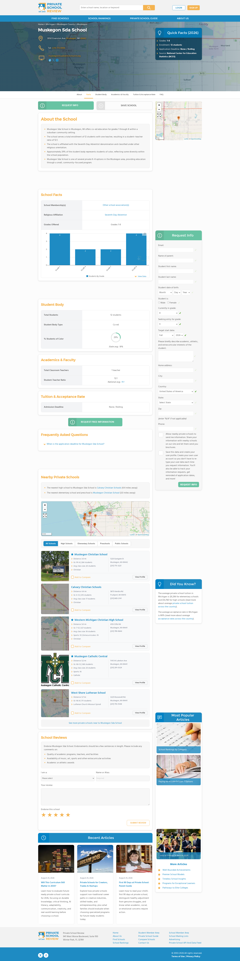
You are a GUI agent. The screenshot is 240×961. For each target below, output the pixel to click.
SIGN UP (193, 8)
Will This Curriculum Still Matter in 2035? (53, 884)
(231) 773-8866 (58, 48)
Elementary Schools (86, 544)
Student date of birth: (168, 287)
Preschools (105, 544)
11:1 (122, 382)
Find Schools (119, 939)
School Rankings (121, 943)
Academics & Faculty (120, 94)
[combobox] (109, 7)
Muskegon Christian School (106, 493)
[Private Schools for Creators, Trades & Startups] (95, 859)
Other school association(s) (116, 205)
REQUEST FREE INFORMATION (97, 422)
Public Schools (121, 544)
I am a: (44, 772)
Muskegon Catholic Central (90, 656)
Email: (161, 245)
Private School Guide (148, 936)
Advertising (174, 939)
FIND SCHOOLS (60, 18)
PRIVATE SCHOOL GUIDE (144, 18)
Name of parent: (166, 256)
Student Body (101, 94)
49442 (83, 38)
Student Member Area (148, 933)
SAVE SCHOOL (129, 106)
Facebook (46, 955)
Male (163, 302)
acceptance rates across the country (175, 619)
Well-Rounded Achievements (176, 870)
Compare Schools (146, 939)
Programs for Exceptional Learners (178, 883)
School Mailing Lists (178, 936)
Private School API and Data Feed (185, 943)
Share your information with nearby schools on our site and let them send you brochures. (182, 440)
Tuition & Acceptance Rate (144, 94)
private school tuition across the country (175, 605)
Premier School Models (173, 874)
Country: (162, 386)
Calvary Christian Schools (109, 488)
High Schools (66, 544)
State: (161, 398)
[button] (43, 815)
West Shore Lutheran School (88, 693)
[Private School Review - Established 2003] (50, 7)
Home (115, 933)
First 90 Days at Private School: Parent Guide (134, 884)
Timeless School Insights (174, 879)
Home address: (165, 365)
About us (117, 936)
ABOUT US (183, 18)
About (79, 94)
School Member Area (179, 933)
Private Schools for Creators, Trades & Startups (94, 884)
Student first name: (167, 266)
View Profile (140, 577)
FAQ (161, 94)
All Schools (51, 544)
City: (160, 376)
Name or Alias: (103, 772)
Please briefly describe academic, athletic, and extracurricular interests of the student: (178, 345)
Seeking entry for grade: (169, 319)
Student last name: (167, 277)
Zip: (160, 409)
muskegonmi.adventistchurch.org (64, 56)
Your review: (47, 785)
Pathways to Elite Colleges (175, 888)
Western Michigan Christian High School (98, 620)
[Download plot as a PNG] (145, 233)
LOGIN (179, 8)
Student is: (163, 299)
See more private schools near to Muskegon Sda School (95, 723)
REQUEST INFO (70, 105)
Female (173, 302)
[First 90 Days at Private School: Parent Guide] (134, 859)
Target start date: (166, 330)
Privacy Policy (193, 956)
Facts (88, 94)
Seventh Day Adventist (116, 215)
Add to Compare (82, 577)
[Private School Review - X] (40, 955)
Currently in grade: (167, 308)
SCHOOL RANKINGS (99, 18)
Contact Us (143, 943)
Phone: (161, 424)
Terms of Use (178, 956)
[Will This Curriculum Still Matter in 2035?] (56, 859)
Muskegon (71, 38)
